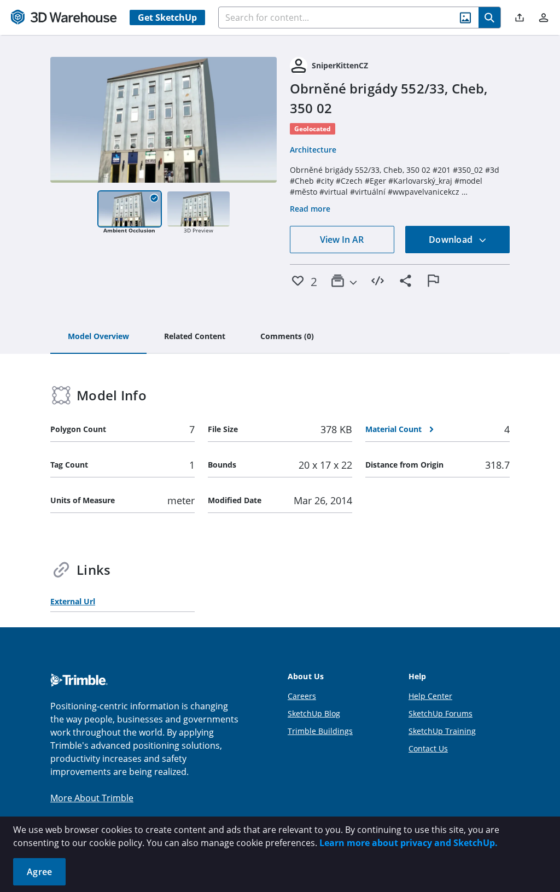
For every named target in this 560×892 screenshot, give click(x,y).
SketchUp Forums (440, 713)
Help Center (430, 696)
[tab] (98, 337)
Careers (302, 696)
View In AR (342, 240)
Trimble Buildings (320, 731)
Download (452, 240)
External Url (72, 601)
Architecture (313, 149)
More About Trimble (91, 798)
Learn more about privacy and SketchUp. (408, 843)
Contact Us (428, 748)
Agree (39, 872)
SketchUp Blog (314, 713)
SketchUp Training (442, 731)
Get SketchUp (167, 17)
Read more (310, 208)
